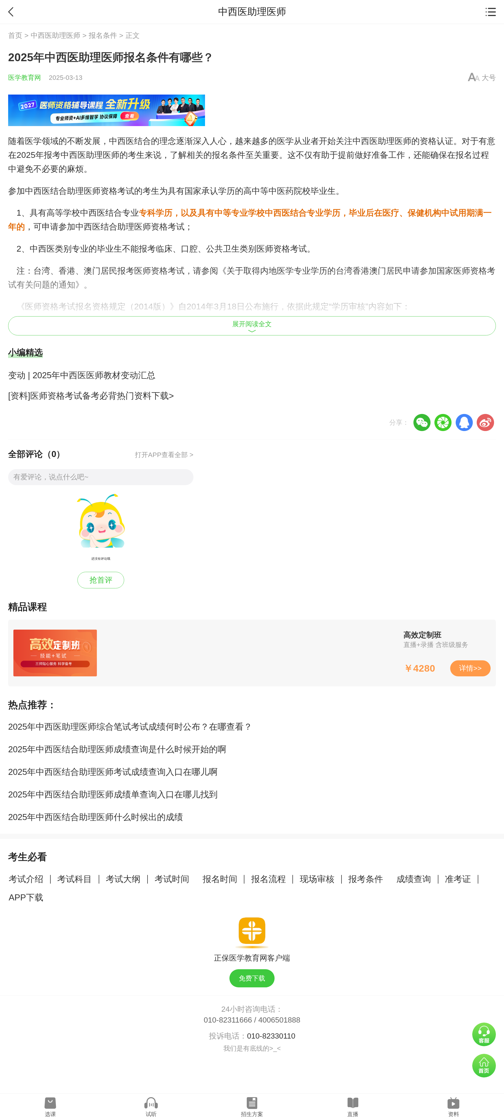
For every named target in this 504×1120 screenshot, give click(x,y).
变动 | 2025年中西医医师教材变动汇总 (81, 375)
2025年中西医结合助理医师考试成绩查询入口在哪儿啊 (113, 772)
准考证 (458, 879)
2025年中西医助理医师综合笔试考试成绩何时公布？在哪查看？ (130, 727)
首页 (15, 35)
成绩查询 (413, 879)
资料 (453, 1114)
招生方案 (252, 1114)
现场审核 (317, 879)
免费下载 (252, 978)
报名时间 (220, 879)
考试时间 (172, 879)
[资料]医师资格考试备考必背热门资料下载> (91, 396)
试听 (151, 1114)
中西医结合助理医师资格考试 (79, 191)
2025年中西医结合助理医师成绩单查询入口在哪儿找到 (113, 794)
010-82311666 (228, 1020)
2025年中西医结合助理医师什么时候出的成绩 (95, 817)
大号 (489, 78)
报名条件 (103, 35)
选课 (50, 1114)
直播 (352, 1114)
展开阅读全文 (252, 324)
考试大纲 (123, 879)
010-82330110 (271, 1036)
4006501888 (279, 1020)
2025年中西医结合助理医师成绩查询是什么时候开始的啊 (117, 749)
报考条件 (365, 879)
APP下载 (26, 897)
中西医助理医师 (55, 35)
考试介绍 (26, 879)
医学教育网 (24, 77)
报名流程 (268, 879)
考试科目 (74, 879)
